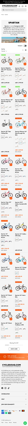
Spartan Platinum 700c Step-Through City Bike (20, 69)
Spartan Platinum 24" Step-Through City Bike (21, 133)
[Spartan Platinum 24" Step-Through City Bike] (21, 123)
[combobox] (14, 9)
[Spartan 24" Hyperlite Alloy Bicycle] (7, 161)
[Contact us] (25, 423)
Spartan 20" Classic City (6, 324)
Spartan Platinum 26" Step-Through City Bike (7, 101)
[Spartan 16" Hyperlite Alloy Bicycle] (7, 226)
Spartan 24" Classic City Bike (6, 296)
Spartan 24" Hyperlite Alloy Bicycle (5, 170)
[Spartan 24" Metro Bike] (21, 287)
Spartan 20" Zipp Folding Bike (6, 132)
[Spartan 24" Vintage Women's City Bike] (21, 259)
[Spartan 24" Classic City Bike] (7, 287)
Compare (20, 45)
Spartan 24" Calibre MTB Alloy (20, 235)
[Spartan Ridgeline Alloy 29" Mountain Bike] (7, 60)
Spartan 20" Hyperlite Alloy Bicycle (19, 170)
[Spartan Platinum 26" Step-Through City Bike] (7, 92)
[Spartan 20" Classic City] (7, 315)
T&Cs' (2, 422)
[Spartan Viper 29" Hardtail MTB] (7, 194)
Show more (14, 349)
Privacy (6, 422)
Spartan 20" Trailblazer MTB (19, 324)
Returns (10, 422)
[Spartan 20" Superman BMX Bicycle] (7, 259)
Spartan (6, 14)
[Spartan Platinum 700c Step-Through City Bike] (21, 60)
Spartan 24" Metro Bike (20, 296)
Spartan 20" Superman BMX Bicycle (5, 269)
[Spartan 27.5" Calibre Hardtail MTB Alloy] (21, 194)
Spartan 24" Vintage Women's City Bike (20, 268)
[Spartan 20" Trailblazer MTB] (21, 315)
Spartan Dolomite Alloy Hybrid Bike (20, 100)
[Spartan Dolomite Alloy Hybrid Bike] (21, 92)
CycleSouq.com (8, 420)
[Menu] (25, 6)
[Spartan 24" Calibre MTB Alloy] (21, 226)
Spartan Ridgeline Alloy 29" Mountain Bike (6, 69)
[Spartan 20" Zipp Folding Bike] (7, 123)
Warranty (14, 422)
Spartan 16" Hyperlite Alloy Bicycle (5, 235)
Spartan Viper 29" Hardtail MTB (6, 203)
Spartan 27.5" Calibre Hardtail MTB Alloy (21, 204)
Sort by (3, 49)
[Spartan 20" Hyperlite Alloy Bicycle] (21, 161)
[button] (22, 6)
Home (2, 14)
